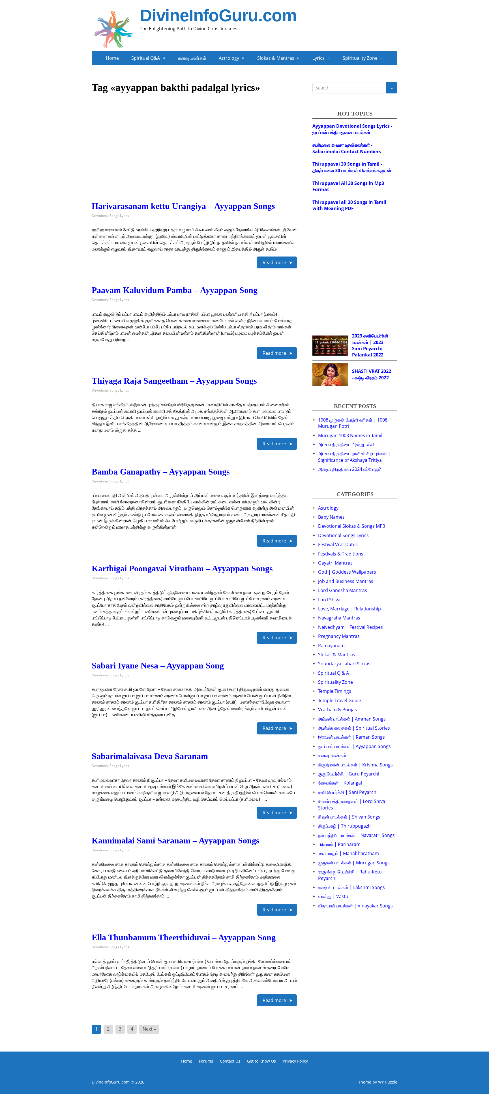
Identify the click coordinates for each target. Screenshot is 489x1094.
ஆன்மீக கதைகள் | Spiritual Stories (354, 728)
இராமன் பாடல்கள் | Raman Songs (351, 737)
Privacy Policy (295, 1061)
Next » (149, 1029)
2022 (378, 355)
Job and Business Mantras (345, 581)
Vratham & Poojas (337, 709)
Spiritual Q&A (145, 58)
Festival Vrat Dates (338, 544)
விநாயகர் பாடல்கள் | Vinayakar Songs (355, 906)
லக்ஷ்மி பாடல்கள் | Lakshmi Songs (351, 887)
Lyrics (318, 58)
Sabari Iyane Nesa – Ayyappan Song (158, 665)
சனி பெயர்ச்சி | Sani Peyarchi (348, 792)
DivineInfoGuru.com (218, 15)
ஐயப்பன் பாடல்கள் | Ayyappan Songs (354, 746)
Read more (274, 262)
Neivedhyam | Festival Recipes (350, 627)
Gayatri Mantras (335, 563)
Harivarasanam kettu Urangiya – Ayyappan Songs (183, 206)
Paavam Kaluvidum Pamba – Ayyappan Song (175, 290)
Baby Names (331, 517)
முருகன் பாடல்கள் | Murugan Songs (354, 863)
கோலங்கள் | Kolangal (340, 783)
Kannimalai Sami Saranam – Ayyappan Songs (175, 840)
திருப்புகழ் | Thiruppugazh (344, 826)
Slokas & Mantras (275, 58)
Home (112, 58)
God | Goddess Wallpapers (347, 572)
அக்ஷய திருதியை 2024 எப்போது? (349, 469)
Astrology (229, 58)
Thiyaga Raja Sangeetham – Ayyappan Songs (174, 380)
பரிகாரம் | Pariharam (339, 844)
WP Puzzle (387, 1082)
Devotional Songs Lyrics (110, 215)
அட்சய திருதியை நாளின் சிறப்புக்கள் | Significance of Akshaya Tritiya (354, 456)
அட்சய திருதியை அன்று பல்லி (346, 444)
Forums (206, 1061)
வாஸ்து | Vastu (333, 896)
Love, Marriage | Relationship (349, 609)
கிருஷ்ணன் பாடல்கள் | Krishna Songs (355, 765)
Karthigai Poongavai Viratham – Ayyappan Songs (182, 568)
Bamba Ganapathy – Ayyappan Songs (161, 471)
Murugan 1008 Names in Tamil (350, 435)
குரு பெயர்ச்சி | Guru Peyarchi (348, 774)
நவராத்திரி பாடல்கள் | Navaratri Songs (356, 835)
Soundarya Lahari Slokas (344, 664)
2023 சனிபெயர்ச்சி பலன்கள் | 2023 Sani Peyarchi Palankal (370, 345)
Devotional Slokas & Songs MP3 (351, 526)
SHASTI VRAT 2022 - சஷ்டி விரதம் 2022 (371, 374)
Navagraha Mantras (339, 618)
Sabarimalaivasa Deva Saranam (150, 756)
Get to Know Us (261, 1061)
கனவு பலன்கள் (192, 58)
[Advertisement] (194, 161)
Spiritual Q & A (333, 673)
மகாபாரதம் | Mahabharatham (348, 853)
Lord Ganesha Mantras (342, 590)
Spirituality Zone (360, 58)
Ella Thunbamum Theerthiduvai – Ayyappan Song (184, 937)
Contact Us (230, 1061)
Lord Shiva (329, 600)
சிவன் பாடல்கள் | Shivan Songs (349, 817)
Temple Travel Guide (339, 700)
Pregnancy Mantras (339, 636)
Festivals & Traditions (340, 554)
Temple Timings (334, 691)
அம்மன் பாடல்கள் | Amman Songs (352, 719)
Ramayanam (331, 645)
